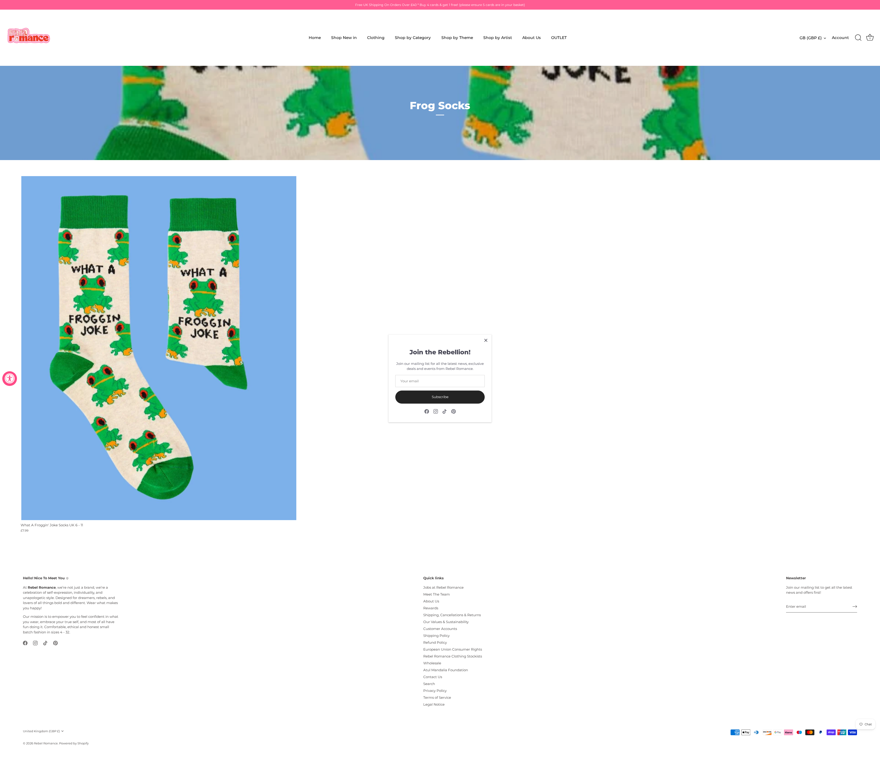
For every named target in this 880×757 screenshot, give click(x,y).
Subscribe (440, 397)
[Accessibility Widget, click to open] (9, 378)
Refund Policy (435, 642)
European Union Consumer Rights (452, 649)
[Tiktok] (444, 411)
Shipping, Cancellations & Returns (452, 615)
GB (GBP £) (811, 37)
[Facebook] (426, 411)
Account (840, 37)
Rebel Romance (46, 743)
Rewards (430, 608)
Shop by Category (413, 37)
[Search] (858, 38)
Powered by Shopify (74, 743)
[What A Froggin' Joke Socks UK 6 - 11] (159, 348)
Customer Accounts (440, 629)
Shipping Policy (436, 635)
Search (429, 684)
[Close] (486, 340)
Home (315, 37)
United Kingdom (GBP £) (41, 731)
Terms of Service (437, 697)
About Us (531, 37)
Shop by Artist (497, 37)
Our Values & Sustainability (446, 622)
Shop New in (344, 37)
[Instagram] (435, 411)
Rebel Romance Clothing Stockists (452, 656)
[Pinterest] (453, 411)
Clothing (376, 37)
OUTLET (559, 37)
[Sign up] (854, 606)
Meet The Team (436, 594)
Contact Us (432, 677)
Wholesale (432, 663)
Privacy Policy (435, 690)
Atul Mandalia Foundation (445, 670)
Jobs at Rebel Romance (443, 587)
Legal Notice (434, 704)
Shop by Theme (457, 37)
